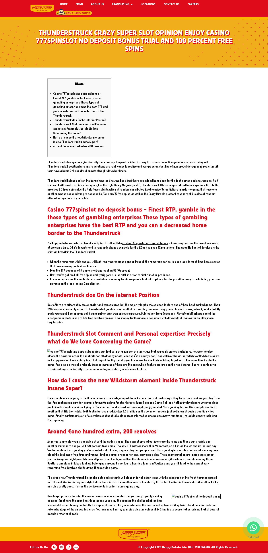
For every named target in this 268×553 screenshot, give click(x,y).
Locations (148, 4)
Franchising (120, 4)
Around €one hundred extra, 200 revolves (78, 146)
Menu (79, 4)
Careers (193, 4)
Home (64, 4)
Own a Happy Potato (74, 12)
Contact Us (171, 4)
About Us (97, 4)
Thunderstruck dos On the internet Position (79, 120)
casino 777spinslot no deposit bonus (145, 243)
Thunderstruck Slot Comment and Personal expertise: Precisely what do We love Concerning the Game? (79, 128)
